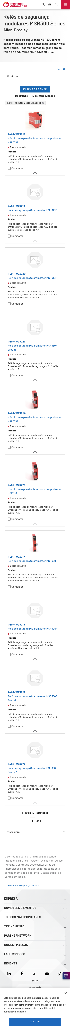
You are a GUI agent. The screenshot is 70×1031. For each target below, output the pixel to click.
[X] (34, 973)
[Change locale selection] (49, 4)
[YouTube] (47, 973)
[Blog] (59, 973)
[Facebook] (21, 973)
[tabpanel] (35, 457)
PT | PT (35, 981)
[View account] (56, 4)
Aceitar (35, 1022)
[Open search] (43, 4)
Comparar (17, 168)
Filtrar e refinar (35, 89)
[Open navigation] (65, 4)
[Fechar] (66, 993)
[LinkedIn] (10, 973)
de (38, 821)
